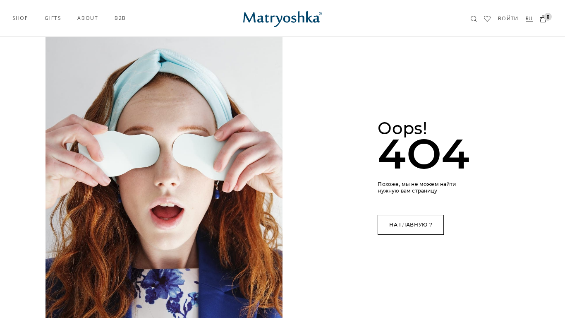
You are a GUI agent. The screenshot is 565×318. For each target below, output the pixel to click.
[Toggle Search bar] (474, 19)
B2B (120, 18)
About (87, 18)
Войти (508, 18)
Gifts (53, 18)
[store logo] (282, 18)
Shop (20, 18)
